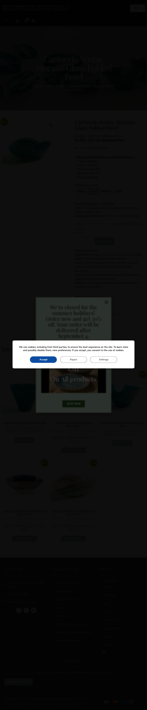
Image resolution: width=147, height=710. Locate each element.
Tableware (108, 637)
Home (38, 86)
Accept (43, 359)
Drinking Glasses (112, 628)
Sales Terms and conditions (71, 624)
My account (62, 616)
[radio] (81, 191)
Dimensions (82, 185)
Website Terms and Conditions (73, 632)
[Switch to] (120, 652)
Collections (109, 595)
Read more (25, 440)
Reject (73, 359)
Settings (103, 359)
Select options (73, 450)
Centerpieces (110, 620)
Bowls (106, 612)
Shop (49, 86)
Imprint (59, 608)
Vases (106, 604)
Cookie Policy (63, 591)
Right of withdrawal (66, 583)
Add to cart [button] (122, 443)
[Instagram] (26, 610)
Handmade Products (67, 641)
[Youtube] (33, 610)
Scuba (59, 86)
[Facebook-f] (19, 610)
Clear (77, 197)
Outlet (105, 645)
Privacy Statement (66, 599)
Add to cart (104, 241)
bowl (83, 306)
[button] (17, 21)
